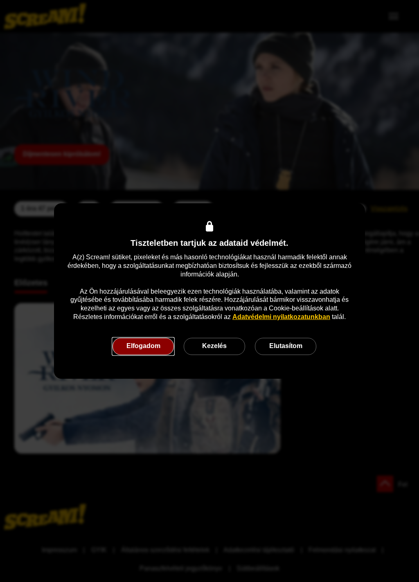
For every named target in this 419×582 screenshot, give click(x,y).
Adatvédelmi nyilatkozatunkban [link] (281, 316)
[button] (143, 346)
